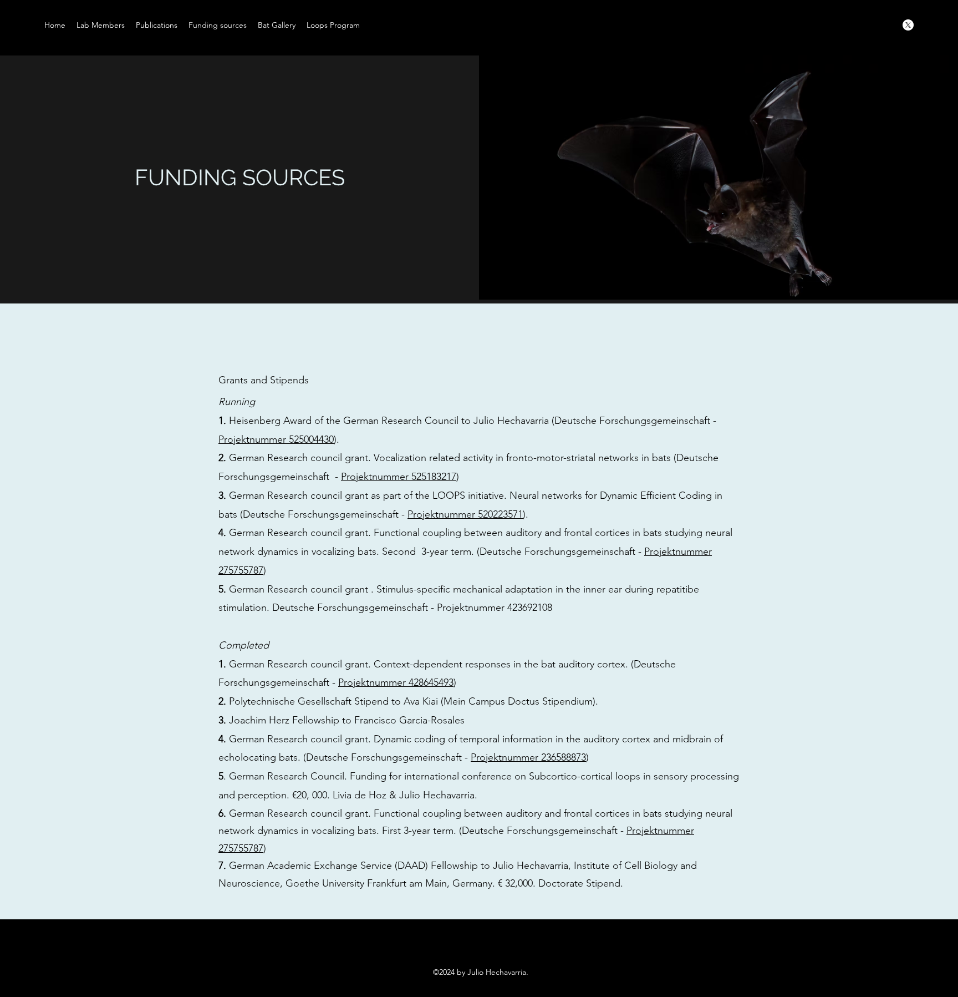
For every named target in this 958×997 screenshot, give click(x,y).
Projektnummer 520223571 (465, 514)
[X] (908, 25)
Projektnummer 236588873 (528, 757)
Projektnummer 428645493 (395, 682)
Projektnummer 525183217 (398, 476)
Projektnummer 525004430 (276, 439)
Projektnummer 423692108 (496, 607)
